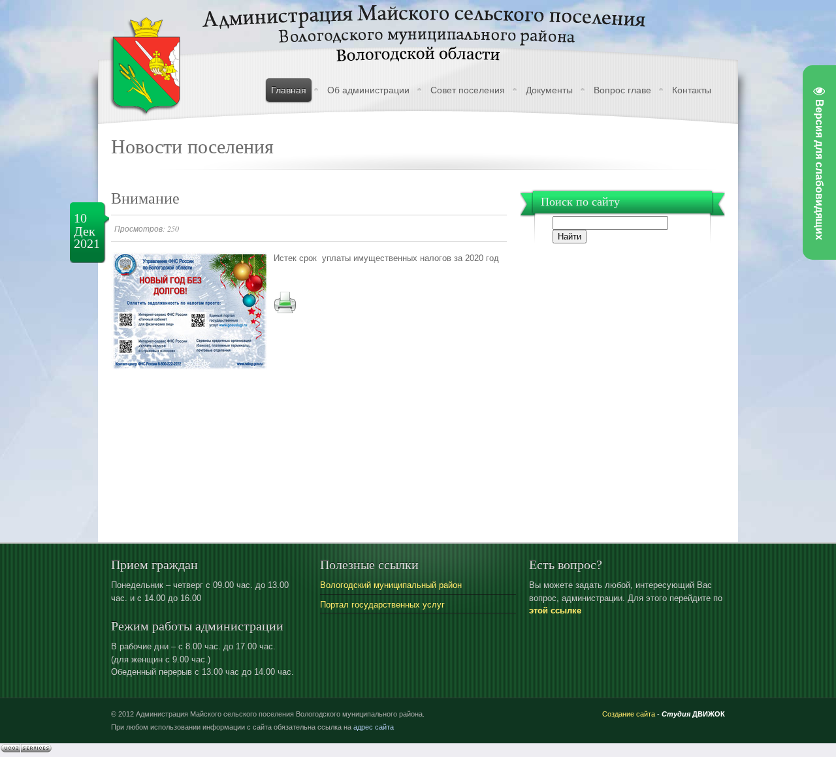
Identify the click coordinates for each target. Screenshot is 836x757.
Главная (288, 90)
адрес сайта (373, 727)
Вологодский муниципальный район (391, 585)
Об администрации (368, 90)
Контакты (691, 90)
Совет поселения (467, 90)
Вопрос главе (622, 90)
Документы (549, 90)
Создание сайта (628, 714)
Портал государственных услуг (382, 605)
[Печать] (285, 311)
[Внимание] (189, 366)
